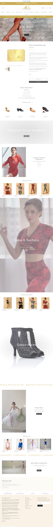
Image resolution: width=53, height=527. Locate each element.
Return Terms (27, 502)
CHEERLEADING (40, 11)
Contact (39, 469)
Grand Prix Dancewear (26, 179)
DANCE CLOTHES (10, 11)
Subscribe (40, 504)
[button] (44, 7)
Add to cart (38, 78)
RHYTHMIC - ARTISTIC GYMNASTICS (32, 11)
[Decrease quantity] (29, 75)
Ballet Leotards (26, 435)
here (38, 70)
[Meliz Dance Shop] (26, 7)
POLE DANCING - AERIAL (47, 11)
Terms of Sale (27, 501)
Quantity (30, 73)
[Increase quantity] (32, 75)
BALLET (15, 11)
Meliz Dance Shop (32, 48)
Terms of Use (27, 503)
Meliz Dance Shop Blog (29, 498)
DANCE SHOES (5, 11)
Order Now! (26, 135)
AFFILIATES (29, 13)
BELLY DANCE (24, 13)
